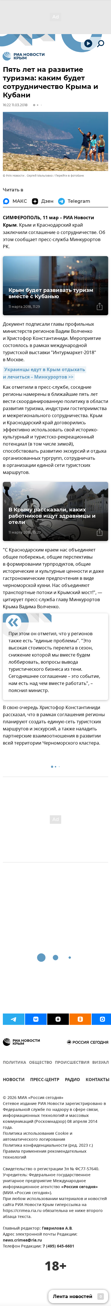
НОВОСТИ (13, 1080)
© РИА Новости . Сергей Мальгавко (28, 176)
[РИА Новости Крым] (23, 56)
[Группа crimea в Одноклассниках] (80, 1019)
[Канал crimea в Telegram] (13, 1019)
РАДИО (72, 1080)
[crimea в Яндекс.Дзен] (58, 1019)
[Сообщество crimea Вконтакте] (36, 1019)
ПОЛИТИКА (14, 1063)
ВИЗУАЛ (100, 1063)
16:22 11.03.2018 (15, 105)
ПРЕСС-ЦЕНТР (44, 1080)
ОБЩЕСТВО (40, 1063)
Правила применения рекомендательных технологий (45, 1154)
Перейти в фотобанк (69, 176)
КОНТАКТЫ (98, 1080)
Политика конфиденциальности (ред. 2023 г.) (48, 1145)
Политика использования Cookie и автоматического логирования (37, 1137)
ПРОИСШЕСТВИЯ (72, 1063)
